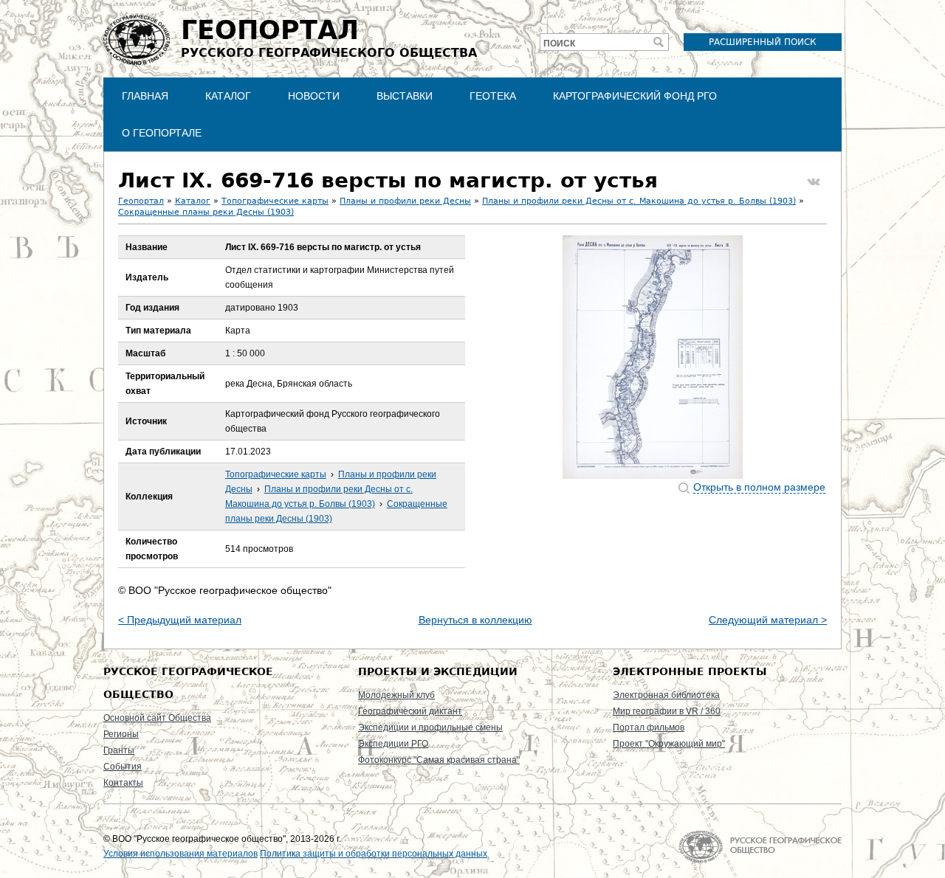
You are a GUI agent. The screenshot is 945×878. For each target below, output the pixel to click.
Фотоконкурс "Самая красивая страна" (439, 760)
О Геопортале (162, 133)
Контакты (123, 783)
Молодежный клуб (396, 695)
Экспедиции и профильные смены (430, 727)
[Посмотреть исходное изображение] (652, 357)
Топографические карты (275, 201)
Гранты (118, 750)
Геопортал (141, 201)
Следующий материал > (768, 620)
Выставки (405, 96)
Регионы (121, 734)
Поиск (559, 43)
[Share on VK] (813, 182)
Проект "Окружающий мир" (669, 744)
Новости (314, 96)
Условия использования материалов (180, 853)
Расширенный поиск (763, 42)
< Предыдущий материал (179, 620)
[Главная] (136, 40)
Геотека (493, 96)
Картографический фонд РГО (635, 96)
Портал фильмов (648, 727)
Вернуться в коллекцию (475, 620)
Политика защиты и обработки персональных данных (373, 853)
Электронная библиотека (666, 695)
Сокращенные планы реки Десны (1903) (206, 212)
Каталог (228, 96)
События (122, 766)
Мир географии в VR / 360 (667, 711)
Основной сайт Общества (157, 718)
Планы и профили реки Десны (405, 201)
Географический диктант (410, 711)
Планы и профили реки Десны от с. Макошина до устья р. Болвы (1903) (639, 201)
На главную (760, 846)
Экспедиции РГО (393, 744)
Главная (145, 96)
